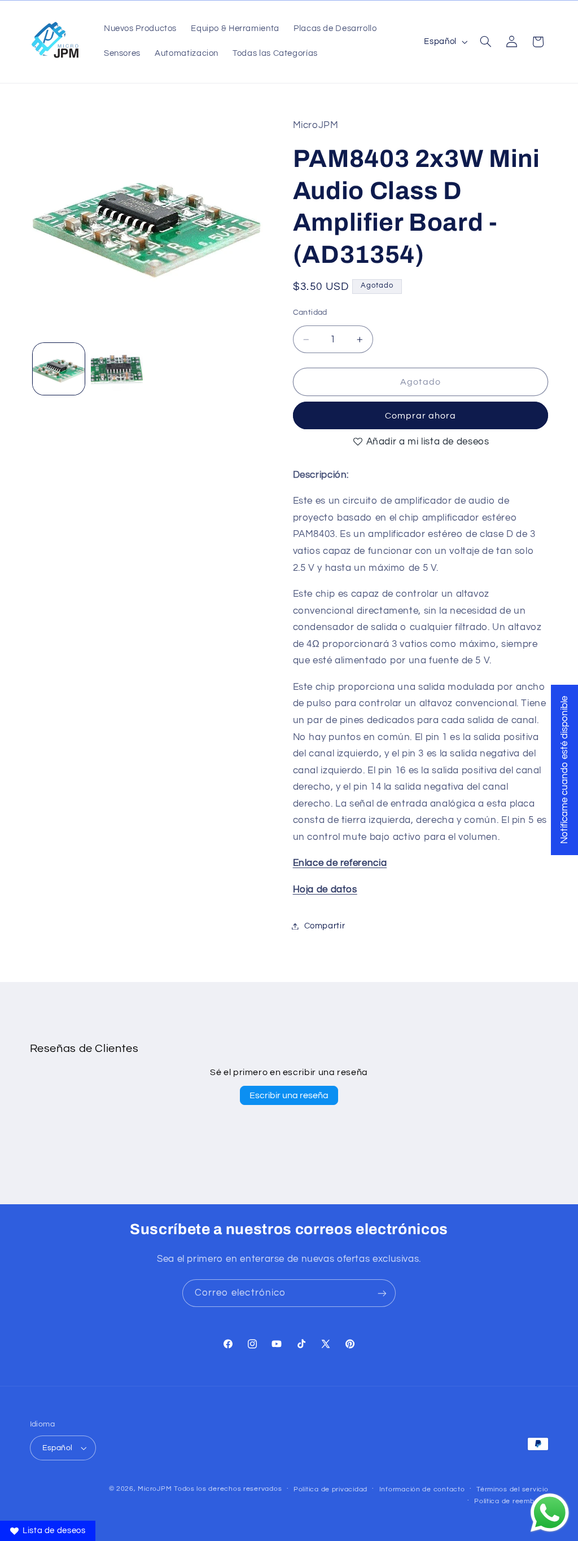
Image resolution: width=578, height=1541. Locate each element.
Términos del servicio (512, 1489)
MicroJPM (155, 1489)
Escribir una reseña (289, 1095)
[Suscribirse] (382, 1293)
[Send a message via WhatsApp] (549, 1512)
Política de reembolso (511, 1501)
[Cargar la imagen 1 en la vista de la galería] (59, 369)
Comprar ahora (421, 415)
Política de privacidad (330, 1489)
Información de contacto (422, 1489)
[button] (485, 42)
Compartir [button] (324, 926)
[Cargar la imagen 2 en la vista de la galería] (117, 369)
